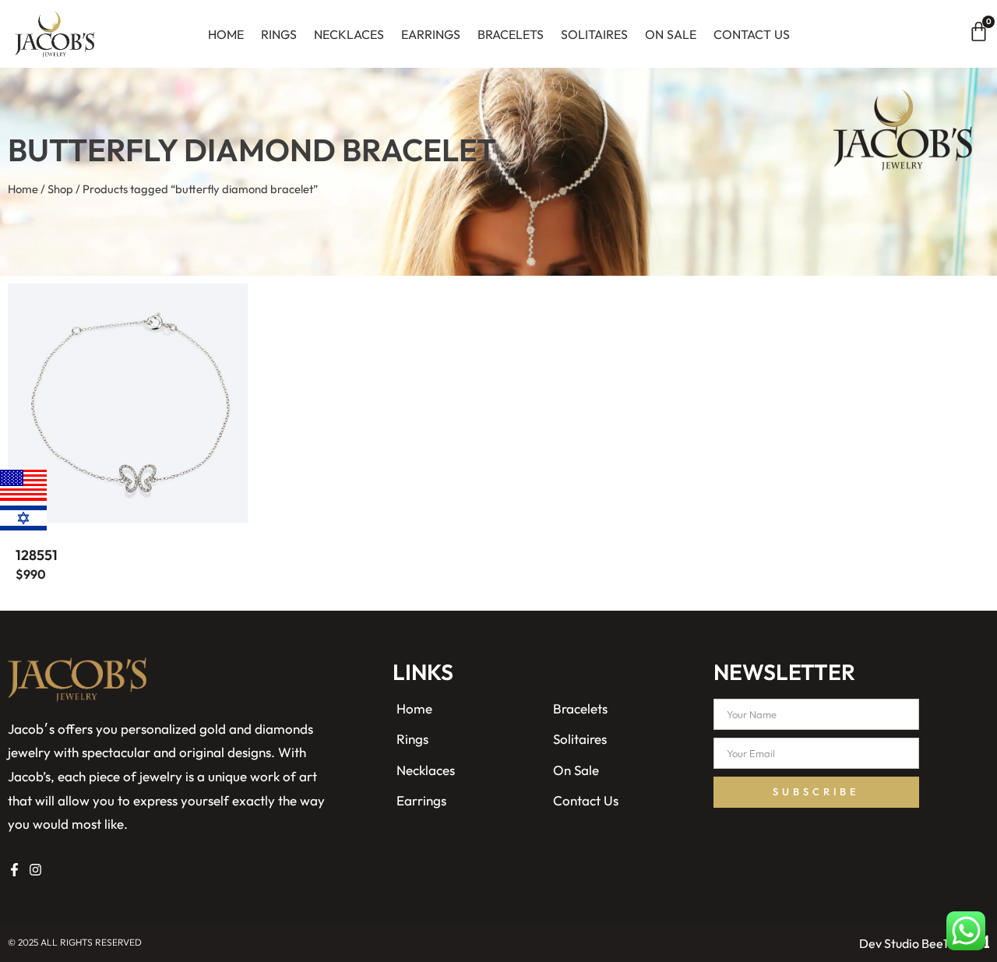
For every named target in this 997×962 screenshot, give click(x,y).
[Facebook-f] (14, 869)
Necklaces (349, 34)
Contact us (751, 34)
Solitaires (594, 34)
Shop (60, 188)
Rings (279, 34)
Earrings (430, 34)
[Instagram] (35, 869)
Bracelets (510, 34)
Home (226, 34)
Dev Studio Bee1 (903, 943)
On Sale (670, 34)
